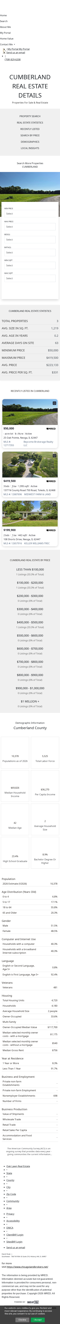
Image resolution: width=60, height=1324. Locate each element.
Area (9, 1208)
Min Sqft (8, 260)
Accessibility (13, 1220)
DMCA (9, 1227)
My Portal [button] (5, 32)
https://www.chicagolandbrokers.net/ (27, 1266)
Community (12, 1201)
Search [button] (4, 21)
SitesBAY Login (14, 1241)
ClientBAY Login (14, 1234)
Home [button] (3, 15)
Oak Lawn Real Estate (18, 1166)
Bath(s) (7, 247)
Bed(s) (7, 234)
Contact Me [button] (6, 44)
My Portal (24, 49)
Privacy (10, 1213)
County (10, 1180)
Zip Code (11, 1194)
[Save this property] (54, 403)
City (8, 1187)
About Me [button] (5, 27)
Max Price (8, 221)
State (9, 1173)
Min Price (8, 208)
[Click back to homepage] (3, 50)
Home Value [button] (6, 38)
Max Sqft (8, 273)
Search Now (30, 288)
